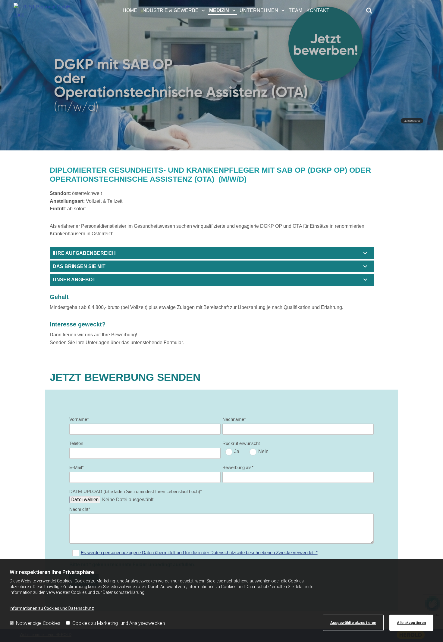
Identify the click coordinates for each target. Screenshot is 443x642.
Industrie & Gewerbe (170, 10)
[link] (174, 11)
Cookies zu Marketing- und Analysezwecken (118, 623)
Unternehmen (259, 10)
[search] (369, 11)
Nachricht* (79, 509)
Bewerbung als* (237, 467)
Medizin (219, 10)
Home (130, 10)
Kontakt (317, 10)
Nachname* (234, 419)
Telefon (76, 443)
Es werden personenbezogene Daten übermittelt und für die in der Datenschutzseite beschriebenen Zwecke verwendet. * (199, 552)
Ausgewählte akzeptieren (353, 622)
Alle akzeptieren (411, 622)
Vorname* (79, 419)
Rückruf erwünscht (241, 443)
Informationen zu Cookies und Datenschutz (52, 608)
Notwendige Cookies (38, 623)
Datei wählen (85, 499)
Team (295, 10)
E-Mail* (76, 467)
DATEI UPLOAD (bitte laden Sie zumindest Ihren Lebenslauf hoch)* (135, 491)
